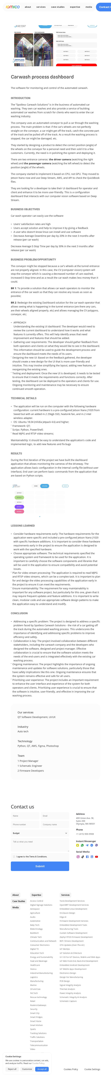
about (28, 6)
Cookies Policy (71, 1069)
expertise (75, 6)
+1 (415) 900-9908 (85, 834)
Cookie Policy (38, 1063)
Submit (40, 866)
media (89, 6)
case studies (58, 6)
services (41, 6)
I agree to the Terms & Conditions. (32, 856)
